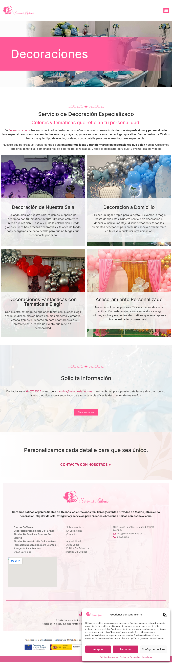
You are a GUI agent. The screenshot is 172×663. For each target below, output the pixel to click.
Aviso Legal (147, 657)
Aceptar (98, 649)
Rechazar (125, 649)
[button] (165, 614)
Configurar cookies (153, 649)
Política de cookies (109, 657)
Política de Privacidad (129, 657)
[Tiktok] (81, 614)
